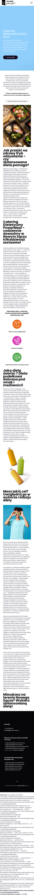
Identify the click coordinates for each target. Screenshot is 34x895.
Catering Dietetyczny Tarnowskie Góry (17, 746)
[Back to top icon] (17, 781)
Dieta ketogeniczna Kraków (13, 766)
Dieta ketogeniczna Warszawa (14, 763)
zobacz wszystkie (18, 750)
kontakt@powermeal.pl (11, 730)
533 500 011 (9, 728)
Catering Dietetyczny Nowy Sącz (15, 748)
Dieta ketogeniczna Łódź (12, 770)
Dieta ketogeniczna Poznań (13, 768)
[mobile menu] (31, 2)
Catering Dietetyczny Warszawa (15, 743)
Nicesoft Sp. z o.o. (23, 786)
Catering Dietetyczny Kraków (14, 745)
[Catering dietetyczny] (8, 3)
